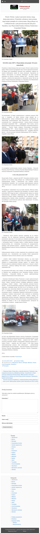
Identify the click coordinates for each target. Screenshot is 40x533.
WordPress (19, 531)
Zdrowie (14, 469)
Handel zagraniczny (17, 445)
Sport (13, 460)
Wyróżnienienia (17, 524)
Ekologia (25, 362)
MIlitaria (14, 454)
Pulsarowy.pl (18, 356)
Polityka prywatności (17, 517)
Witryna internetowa (7, 423)
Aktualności (15, 362)
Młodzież (30, 362)
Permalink (6, 366)
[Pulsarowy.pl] (20, 9)
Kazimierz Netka (19, 361)
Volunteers (13, 364)
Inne (13, 448)
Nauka (34, 362)
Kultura (13, 452)
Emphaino (29, 531)
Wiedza (15, 522)
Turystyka (14, 462)
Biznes (20, 362)
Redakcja (14, 519)
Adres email (5, 419)
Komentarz (5, 398)
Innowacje (14, 450)
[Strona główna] (2, 1)
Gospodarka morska (17, 443)
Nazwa (3, 415)
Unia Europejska (6, 364)
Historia (14, 447)
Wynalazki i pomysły (17, 467)
